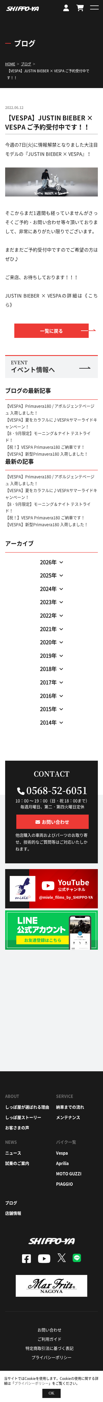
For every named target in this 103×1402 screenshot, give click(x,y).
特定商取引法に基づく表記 (49, 1348)
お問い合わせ (49, 1330)
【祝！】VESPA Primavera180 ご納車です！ (45, 447)
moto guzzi (69, 1173)
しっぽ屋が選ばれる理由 (27, 1107)
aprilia (62, 1163)
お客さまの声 (17, 1127)
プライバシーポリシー (51, 1357)
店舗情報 (13, 1213)
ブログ (11, 1203)
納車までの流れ (70, 1107)
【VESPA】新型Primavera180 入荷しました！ (46, 454)
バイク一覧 (66, 1142)
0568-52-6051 (57, 790)
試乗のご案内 (17, 1163)
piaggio (64, 1184)
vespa (62, 1153)
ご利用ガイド (49, 1339)
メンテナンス (68, 1117)
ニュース (13, 1153)
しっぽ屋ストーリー (23, 1117)
